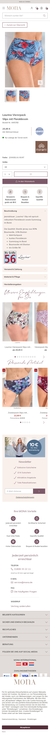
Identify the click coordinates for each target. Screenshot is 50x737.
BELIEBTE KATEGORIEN (13, 614)
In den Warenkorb (26, 181)
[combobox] (25, 15)
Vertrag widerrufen (20, 606)
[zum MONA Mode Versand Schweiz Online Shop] (25, 663)
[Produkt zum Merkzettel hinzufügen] (31, 174)
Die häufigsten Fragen (25, 591)
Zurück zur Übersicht (16, 25)
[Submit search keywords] (44, 15)
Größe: (5, 162)
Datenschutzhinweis (25, 497)
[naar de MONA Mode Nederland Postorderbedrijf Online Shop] (31, 663)
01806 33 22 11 (22, 569)
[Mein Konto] (32, 8)
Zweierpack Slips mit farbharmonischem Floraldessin (17, 412)
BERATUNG (7, 644)
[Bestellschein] (41, 8)
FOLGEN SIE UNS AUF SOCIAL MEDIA (20, 651)
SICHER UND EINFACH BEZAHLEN (18, 622)
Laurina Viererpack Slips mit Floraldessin (17, 347)
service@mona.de (23, 582)
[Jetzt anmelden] (39, 491)
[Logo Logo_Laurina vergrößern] (24, 257)
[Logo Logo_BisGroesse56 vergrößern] (10, 257)
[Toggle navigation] (3, 8)
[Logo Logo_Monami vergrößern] (41, 147)
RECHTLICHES (9, 629)
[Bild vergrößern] (40, 82)
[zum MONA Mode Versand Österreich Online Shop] (18, 663)
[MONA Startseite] (14, 8)
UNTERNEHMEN (10, 637)
